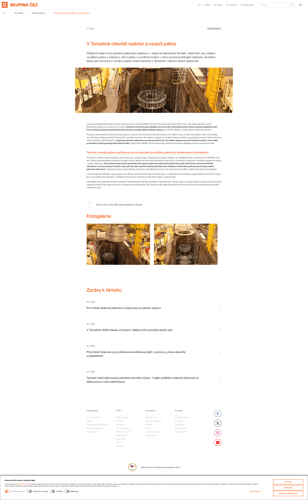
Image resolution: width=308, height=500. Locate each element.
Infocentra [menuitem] (120, 421)
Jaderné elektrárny (214, 28)
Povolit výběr (288, 488)
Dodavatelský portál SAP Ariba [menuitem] (98, 424)
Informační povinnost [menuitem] (153, 432)
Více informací (255, 491)
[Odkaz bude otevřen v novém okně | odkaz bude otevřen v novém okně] (217, 413)
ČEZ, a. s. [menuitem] (119, 443)
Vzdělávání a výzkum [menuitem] (123, 432)
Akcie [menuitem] (148, 428)
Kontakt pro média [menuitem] (182, 417)
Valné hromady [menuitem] (151, 435)
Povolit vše (288, 482)
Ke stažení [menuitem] (179, 421)
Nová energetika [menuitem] (122, 428)
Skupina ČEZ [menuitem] (120, 439)
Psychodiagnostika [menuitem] (94, 417)
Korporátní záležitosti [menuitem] (153, 421)
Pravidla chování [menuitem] (93, 432)
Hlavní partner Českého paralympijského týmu (160, 467)
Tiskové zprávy (38, 13)
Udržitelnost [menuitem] (120, 424)
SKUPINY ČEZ (23, 484)
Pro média (18, 13)
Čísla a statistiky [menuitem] (181, 432)
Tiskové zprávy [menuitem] (180, 428)
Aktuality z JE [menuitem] (180, 424)
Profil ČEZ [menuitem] (119, 446)
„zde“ (119, 486)
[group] (118, 247)
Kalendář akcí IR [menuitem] (151, 417)
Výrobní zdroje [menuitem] (121, 435)
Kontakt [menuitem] (90, 421)
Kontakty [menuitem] (149, 424)
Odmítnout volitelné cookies (288, 493)
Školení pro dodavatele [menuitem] (95, 428)
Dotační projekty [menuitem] (122, 417)
